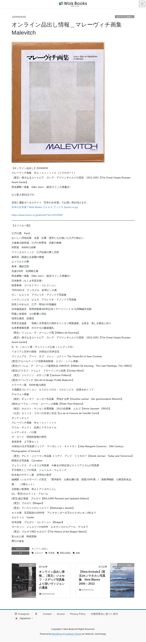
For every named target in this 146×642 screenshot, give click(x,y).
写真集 (51, 553)
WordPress (57, 634)
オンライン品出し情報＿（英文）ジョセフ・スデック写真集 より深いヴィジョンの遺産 (53, 579)
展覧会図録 (65, 553)
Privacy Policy (77, 613)
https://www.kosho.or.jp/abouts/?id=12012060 (37, 215)
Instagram (23, 613)
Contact (47, 613)
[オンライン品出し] (24, 576)
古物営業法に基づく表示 (104, 613)
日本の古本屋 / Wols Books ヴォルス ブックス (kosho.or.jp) (45, 207)
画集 (78, 553)
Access (61, 613)
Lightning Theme (73, 634)
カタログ (39, 553)
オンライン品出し (124, 17)
